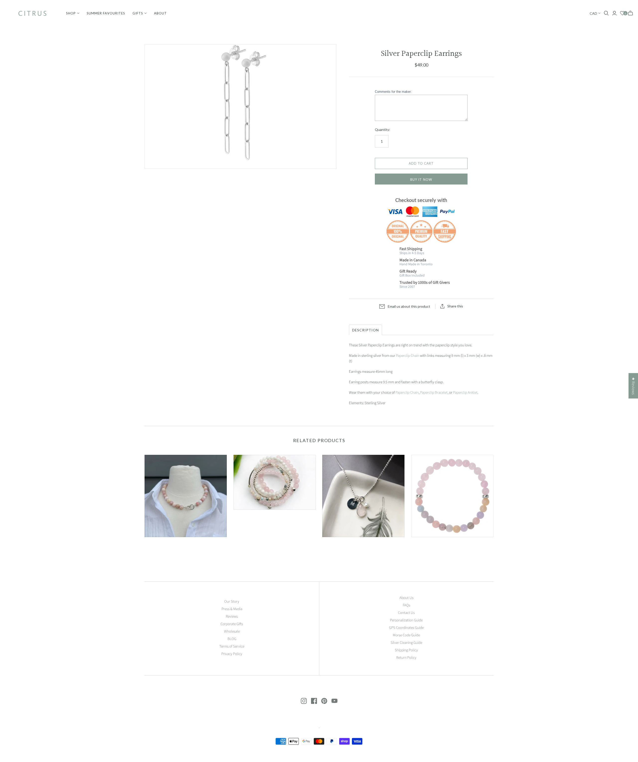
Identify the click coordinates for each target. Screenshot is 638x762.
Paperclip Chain (407, 355)
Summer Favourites (106, 13)
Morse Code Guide (406, 635)
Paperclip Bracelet (434, 392)
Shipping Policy (406, 650)
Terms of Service (231, 646)
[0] (622, 13)
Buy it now (421, 180)
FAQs (406, 605)
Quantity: (382, 129)
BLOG (232, 639)
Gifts (138, 13)
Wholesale (232, 631)
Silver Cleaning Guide (406, 642)
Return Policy (406, 657)
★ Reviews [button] (633, 385)
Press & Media (232, 609)
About (160, 13)
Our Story (231, 601)
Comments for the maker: (393, 92)
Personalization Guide (406, 620)
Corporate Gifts (232, 624)
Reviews (232, 616)
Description (365, 330)
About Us (406, 597)
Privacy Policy (231, 654)
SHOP (71, 13)
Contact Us (406, 612)
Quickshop (164, 546)
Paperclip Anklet (465, 392)
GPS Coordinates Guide (406, 627)
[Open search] (606, 13)
